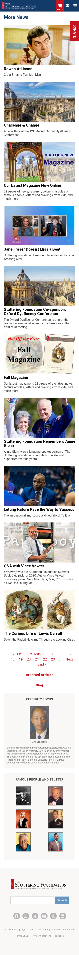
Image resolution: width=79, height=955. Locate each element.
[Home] (19, 6)
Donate (75, 31)
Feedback (58, 936)
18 (13, 659)
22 (45, 659)
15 (53, 654)
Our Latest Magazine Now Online (32, 185)
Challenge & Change (21, 125)
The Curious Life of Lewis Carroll (33, 633)
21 (37, 659)
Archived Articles (39, 675)
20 (29, 659)
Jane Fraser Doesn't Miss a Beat (32, 249)
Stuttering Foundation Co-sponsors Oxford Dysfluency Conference (35, 311)
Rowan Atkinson (18, 69)
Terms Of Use (23, 936)
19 (21, 659)
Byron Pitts (39, 742)
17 (70, 654)
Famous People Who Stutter (39, 779)
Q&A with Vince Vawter (24, 566)
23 (53, 659)
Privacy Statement (41, 936)
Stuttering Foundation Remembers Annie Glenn (39, 443)
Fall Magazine (16, 377)
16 (61, 654)
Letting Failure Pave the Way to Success (39, 509)
